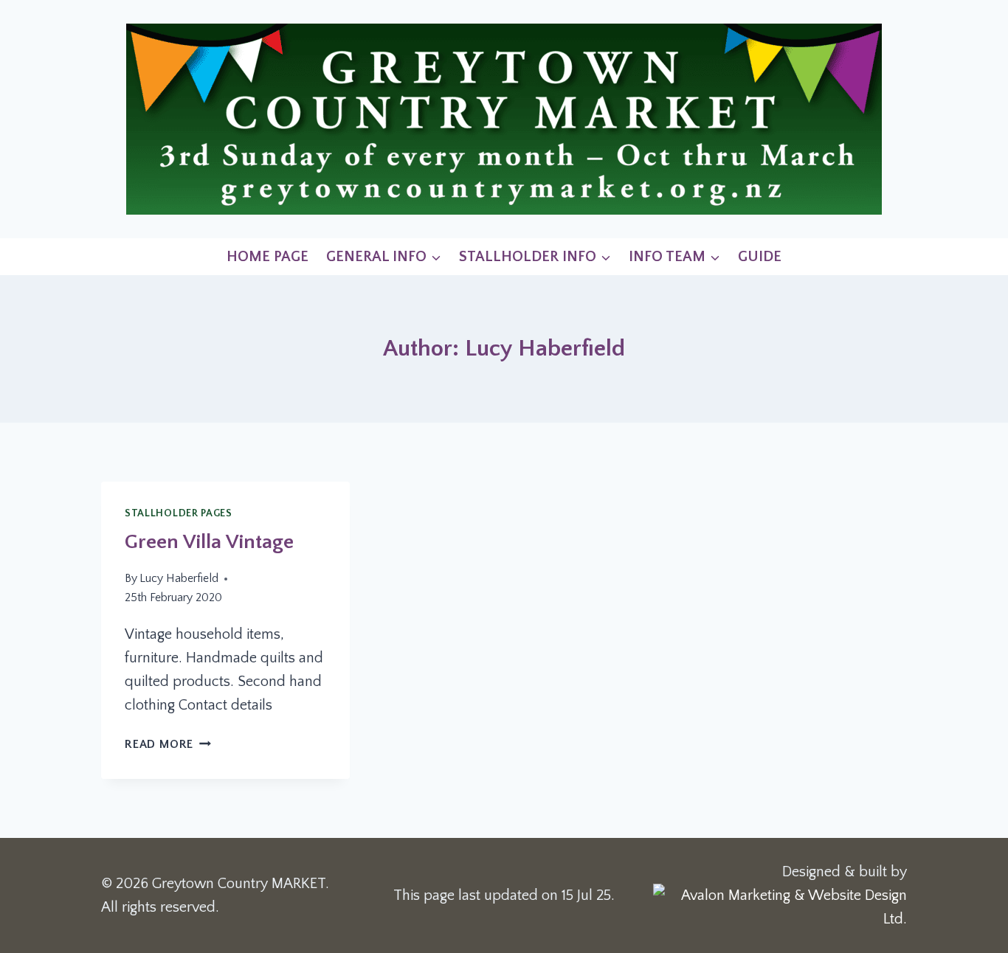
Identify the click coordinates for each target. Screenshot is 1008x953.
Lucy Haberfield (178, 578)
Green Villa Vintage (209, 541)
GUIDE (759, 257)
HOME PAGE (267, 257)
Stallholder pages (178, 513)
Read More (168, 744)
